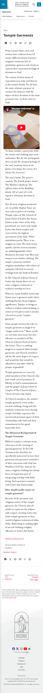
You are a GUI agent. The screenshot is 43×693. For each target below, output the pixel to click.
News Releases (7, 16)
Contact (31, 16)
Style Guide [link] (12, 598)
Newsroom (6, 12)
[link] (17, 546)
